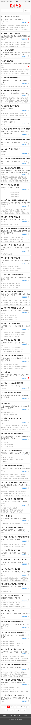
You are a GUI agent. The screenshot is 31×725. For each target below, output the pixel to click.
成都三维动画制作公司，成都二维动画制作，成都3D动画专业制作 (15, 37)
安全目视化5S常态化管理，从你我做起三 (12, 676)
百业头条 (3, 1)
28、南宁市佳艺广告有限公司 (11, 392)
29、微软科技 (6, 403)
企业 (11, 1)
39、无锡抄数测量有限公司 (10, 550)
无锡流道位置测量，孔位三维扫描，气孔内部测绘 (14, 578)
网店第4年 (24, 22)
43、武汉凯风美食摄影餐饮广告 (12, 595)
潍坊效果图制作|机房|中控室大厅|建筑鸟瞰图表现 (14, 179)
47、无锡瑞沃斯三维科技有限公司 (12, 649)
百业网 (4, 715)
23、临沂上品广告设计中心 (10, 323)
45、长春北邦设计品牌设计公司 (12, 621)
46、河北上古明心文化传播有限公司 (13, 632)
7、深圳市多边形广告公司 (10, 106)
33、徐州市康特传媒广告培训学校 (12, 465)
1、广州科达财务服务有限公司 (11, 16)
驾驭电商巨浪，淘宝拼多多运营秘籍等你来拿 (13, 476)
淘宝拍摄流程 (5, 442)
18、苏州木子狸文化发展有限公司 (12, 245)
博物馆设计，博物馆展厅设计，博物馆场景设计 (14, 491)
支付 (15, 715)
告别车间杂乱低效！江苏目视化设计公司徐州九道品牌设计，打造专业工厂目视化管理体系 (15, 86)
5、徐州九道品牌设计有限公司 (11, 77)
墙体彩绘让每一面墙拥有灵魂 (9, 317)
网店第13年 (24, 39)
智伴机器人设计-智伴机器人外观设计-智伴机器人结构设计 (15, 304)
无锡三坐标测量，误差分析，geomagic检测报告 (14, 660)
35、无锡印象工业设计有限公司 (12, 499)
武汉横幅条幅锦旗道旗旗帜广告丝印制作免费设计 (14, 607)
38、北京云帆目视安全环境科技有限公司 (15, 537)
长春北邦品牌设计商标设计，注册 (10, 687)
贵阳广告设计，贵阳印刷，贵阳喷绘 (11, 285)
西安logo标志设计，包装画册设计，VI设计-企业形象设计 (15, 239)
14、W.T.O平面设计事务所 (10, 185)
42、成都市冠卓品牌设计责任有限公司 (14, 584)
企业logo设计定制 (6, 591)
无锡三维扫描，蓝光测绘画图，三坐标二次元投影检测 (15, 580)
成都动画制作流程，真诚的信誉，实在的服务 (13, 46)
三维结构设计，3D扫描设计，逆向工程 (11, 512)
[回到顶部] (29, 719)
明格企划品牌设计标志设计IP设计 (10, 645)
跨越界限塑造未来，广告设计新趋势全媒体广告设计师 (15, 478)
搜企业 (27, 11)
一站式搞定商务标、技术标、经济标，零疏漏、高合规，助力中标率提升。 (15, 430)
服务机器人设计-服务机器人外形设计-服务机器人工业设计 (15, 302)
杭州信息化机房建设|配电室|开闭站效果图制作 (13, 177)
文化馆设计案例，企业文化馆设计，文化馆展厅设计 (15, 495)
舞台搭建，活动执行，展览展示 (9, 287)
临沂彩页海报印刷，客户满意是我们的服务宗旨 (14, 332)
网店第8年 (24, 378)
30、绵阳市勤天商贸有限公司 (11, 418)
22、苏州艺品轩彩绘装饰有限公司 (12, 308)
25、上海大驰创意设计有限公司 (12, 355)
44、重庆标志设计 (7, 611)
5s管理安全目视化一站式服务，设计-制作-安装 (13, 544)
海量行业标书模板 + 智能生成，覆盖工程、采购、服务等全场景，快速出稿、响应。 (15, 426)
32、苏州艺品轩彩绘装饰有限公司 (12, 450)
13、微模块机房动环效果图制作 (12, 168)
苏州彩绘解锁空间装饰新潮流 (9, 319)
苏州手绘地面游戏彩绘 (7, 458)
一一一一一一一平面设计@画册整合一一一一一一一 (15, 192)
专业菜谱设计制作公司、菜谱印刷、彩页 (12, 349)
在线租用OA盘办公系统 (7, 412)
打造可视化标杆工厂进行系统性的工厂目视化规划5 (14, 674)
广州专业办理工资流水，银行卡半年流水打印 (13, 27)
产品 (14, 1)
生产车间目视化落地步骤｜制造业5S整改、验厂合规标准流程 (15, 100)
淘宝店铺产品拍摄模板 (7, 444)
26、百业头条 (6, 372)
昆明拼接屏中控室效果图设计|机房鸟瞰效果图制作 (14, 181)
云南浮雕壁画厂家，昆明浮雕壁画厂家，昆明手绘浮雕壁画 (15, 523)
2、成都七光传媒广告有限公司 (11, 33)
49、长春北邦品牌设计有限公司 (12, 680)
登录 (26, 1)
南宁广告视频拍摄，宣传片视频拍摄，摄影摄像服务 (15, 213)
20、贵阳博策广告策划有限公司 (12, 274)
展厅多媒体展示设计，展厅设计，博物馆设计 (13, 493)
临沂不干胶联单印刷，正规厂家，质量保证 (12, 334)
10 (12, 710)
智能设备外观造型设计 (7, 254)
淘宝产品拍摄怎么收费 (7, 446)
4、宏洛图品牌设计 (7, 61)
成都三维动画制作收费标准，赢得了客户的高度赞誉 (15, 42)
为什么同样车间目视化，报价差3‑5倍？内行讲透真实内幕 (15, 102)
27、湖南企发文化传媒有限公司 (12, 383)
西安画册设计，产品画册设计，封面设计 (12, 237)
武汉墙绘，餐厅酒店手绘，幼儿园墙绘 (11, 603)
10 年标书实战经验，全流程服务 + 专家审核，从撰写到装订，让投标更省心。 (15, 428)
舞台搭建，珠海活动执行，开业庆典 (11, 283)
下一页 (17, 710)
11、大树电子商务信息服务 (10, 149)
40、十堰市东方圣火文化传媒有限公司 (14, 559)
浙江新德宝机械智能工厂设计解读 (10, 364)
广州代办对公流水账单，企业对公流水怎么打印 (14, 29)
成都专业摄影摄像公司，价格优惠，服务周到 (13, 44)
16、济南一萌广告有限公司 (10, 217)
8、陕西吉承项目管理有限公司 (11, 119)
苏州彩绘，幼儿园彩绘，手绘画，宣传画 (12, 460)
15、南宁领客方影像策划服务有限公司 (14, 200)
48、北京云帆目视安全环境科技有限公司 (15, 664)
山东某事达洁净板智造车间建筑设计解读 (12, 368)
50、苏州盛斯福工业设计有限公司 (12, 695)
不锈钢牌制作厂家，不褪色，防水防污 (11, 269)
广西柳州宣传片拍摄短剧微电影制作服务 (12, 211)
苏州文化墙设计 (5, 462)
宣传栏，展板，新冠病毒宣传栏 (9, 271)
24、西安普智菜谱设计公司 (10, 340)
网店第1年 (24, 56)
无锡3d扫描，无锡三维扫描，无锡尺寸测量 (12, 657)
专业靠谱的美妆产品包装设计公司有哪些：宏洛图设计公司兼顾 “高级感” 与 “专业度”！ (15, 72)
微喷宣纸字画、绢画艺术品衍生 (9, 224)
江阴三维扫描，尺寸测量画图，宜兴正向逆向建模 (14, 659)
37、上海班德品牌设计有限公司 (12, 527)
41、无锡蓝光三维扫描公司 (10, 569)
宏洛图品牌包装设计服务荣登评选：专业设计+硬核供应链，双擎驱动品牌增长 (15, 74)
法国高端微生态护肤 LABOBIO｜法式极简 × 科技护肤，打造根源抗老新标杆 (15, 70)
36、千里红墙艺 (6, 516)
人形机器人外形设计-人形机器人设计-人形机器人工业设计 (15, 300)
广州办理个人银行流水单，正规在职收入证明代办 (14, 25)
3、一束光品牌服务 (7, 50)
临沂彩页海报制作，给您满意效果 (10, 336)
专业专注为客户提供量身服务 (9, 414)
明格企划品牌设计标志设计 (8, 641)
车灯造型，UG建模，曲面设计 (9, 508)
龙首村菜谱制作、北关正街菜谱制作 (11, 347)
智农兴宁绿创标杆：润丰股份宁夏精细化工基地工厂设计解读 (15, 366)
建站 (20, 715)
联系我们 (26, 715)
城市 (8, 1)
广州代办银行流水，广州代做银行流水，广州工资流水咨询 (15, 20)
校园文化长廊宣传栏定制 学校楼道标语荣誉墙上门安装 (15, 113)
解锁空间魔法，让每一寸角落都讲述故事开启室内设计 (15, 474)
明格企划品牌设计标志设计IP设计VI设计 (12, 643)
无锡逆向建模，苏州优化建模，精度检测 (12, 510)
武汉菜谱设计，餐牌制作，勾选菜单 (11, 605)
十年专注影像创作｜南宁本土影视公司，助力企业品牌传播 (15, 209)
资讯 (17, 1)
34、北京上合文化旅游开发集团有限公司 (15, 482)
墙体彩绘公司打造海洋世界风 (9, 315)
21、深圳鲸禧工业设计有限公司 (12, 291)
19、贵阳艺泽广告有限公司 (10, 258)
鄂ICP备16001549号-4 (17, 719)
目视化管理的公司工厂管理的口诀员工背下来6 (13, 672)
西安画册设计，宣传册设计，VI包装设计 (12, 241)
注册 (29, 1)
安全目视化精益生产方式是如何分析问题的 (12, 546)
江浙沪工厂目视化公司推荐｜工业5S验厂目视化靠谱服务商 (15, 98)
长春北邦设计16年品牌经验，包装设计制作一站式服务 (15, 691)
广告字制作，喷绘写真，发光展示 (10, 267)
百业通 (10, 715)
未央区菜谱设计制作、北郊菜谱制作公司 (12, 351)
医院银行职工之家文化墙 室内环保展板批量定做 (14, 115)
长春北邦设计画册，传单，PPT (9, 689)
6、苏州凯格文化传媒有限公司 (11, 90)
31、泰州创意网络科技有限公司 (12, 433)
